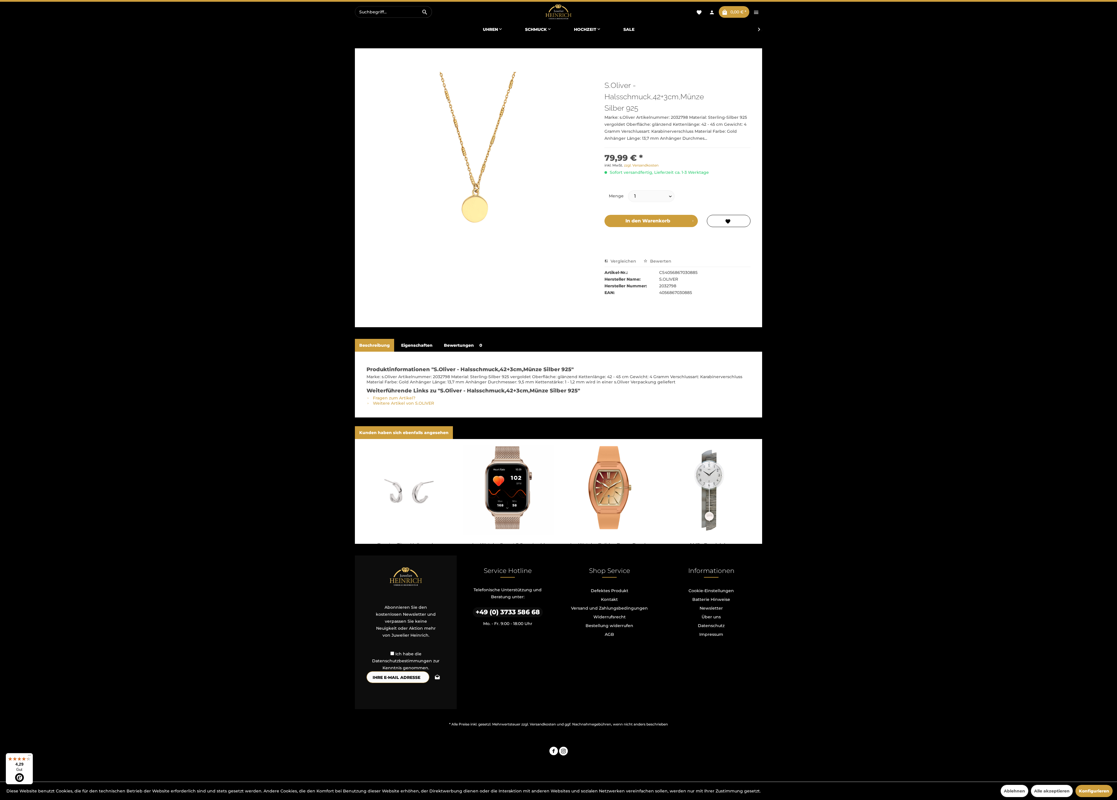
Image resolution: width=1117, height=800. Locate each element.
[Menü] (29, 756)
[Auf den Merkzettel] (728, 221)
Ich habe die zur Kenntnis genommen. (406, 660)
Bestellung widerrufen (609, 625)
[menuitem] (393, 12)
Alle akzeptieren (1052, 791)
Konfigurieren (1094, 791)
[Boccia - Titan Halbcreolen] (408, 490)
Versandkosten (543, 724)
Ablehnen (1014, 791)
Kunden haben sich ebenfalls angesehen (404, 432)
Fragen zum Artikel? (393, 398)
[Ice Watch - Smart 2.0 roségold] (508, 490)
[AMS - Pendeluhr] (709, 490)
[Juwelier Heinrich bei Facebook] (553, 751)
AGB (609, 634)
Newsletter (711, 608)
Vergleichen (622, 261)
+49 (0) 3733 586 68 (508, 612)
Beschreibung (374, 345)
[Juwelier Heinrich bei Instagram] (563, 751)
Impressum (711, 634)
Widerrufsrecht (609, 617)
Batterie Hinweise (711, 599)
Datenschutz (711, 625)
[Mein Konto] (712, 12)
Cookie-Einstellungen (711, 590)
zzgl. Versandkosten (641, 165)
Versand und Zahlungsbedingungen (609, 608)
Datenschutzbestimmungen (402, 660)
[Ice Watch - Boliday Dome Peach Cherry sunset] (609, 490)
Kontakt (609, 599)
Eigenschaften (417, 345)
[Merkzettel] (699, 12)
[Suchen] (424, 12)
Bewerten (660, 261)
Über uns (711, 617)
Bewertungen (463, 345)
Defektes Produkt (609, 590)
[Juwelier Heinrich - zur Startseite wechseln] (558, 12)
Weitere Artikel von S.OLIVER (403, 403)
